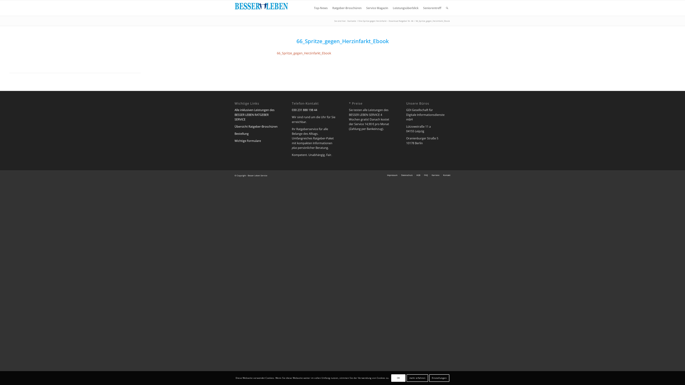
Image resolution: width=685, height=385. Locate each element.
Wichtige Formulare (248, 141)
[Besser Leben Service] (261, 8)
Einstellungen (439, 377)
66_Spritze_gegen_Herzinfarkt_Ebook (304, 53)
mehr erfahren (417, 377)
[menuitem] (321, 8)
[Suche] (447, 8)
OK (398, 377)
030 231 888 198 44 (304, 110)
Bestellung (242, 134)
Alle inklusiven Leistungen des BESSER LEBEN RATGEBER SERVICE (255, 114)
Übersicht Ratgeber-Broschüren (256, 127)
